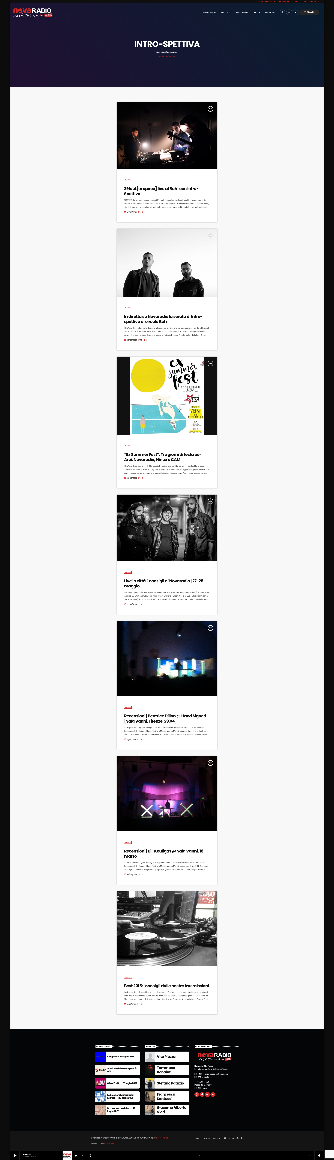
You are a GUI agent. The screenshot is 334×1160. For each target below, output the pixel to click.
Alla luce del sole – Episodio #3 (122, 1070)
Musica (128, 572)
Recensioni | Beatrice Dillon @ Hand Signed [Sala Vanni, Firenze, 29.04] (165, 718)
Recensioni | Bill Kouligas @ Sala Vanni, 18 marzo (163, 853)
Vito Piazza (166, 1056)
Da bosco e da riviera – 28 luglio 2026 (121, 1110)
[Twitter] (207, 1094)
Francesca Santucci (166, 1096)
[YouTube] (305, 2)
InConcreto (109, 1143)
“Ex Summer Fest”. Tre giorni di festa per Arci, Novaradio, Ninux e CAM (162, 457)
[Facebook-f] (202, 1094)
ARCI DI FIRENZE (161, 1138)
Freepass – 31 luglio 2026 (120, 1056)
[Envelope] (212, 1094)
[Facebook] (318, 2)
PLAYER (309, 12)
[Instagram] (315, 2)
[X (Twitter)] (308, 2)
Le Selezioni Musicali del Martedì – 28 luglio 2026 (120, 1096)
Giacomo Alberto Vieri (171, 1110)
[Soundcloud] (312, 2)
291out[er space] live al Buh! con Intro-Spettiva (161, 191)
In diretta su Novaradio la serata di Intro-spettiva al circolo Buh (163, 319)
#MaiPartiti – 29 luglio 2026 (122, 1083)
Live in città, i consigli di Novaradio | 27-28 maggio (163, 583)
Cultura (128, 180)
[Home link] (27, 12)
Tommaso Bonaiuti (166, 1070)
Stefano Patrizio (170, 1083)
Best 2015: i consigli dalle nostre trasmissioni (166, 986)
